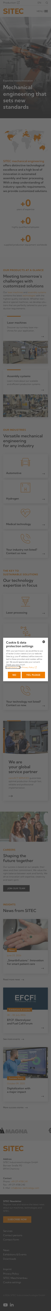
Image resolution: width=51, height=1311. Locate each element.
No (14, 675)
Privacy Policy (28, 667)
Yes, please (33, 675)
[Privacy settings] (44, 642)
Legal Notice (11, 667)
